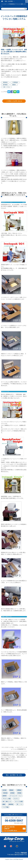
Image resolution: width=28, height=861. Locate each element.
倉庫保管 (4, 795)
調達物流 (5, 82)
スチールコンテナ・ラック (15, 795)
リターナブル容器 (18, 801)
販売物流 (5, 84)
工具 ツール (6, 87)
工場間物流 (15, 82)
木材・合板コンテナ (7, 801)
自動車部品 (10, 804)
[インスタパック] (14, 37)
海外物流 (4, 790)
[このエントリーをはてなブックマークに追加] (18, 91)
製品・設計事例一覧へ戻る (14, 775)
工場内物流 (5, 793)
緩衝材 (14, 84)
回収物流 (19, 793)
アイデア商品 (5, 807)
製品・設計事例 (9, 1)
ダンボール (16, 798)
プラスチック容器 (6, 798)
